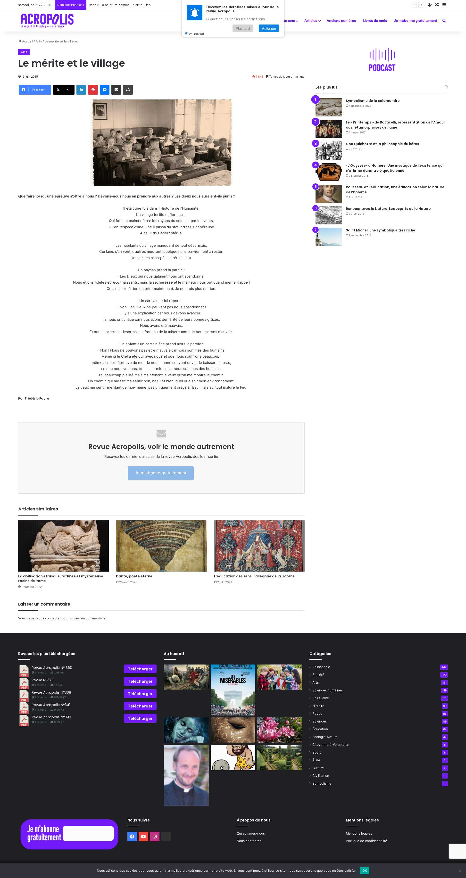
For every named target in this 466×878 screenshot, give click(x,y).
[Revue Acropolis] (47, 20)
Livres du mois (375, 20)
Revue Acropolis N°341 (51, 704)
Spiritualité (320, 698)
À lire (316, 760)
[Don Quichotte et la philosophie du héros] (329, 150)
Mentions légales (359, 833)
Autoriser (269, 28)
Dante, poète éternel (134, 576)
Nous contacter (249, 841)
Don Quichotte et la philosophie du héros (382, 143)
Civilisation (320, 776)
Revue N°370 (43, 680)
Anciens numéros (341, 20)
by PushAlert (196, 33)
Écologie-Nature (325, 737)
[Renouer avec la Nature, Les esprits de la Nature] (329, 215)
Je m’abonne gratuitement (415, 20)
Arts (39, 41)
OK (364, 870)
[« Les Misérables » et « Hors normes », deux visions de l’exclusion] (233, 690)
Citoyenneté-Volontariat (331, 745)
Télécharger (140, 668)
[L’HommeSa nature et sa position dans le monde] (233, 757)
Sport (316, 752)
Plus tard (243, 28)
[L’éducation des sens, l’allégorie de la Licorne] (259, 546)
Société (318, 675)
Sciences (319, 721)
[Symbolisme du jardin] (279, 757)
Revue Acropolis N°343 (51, 717)
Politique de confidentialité (366, 841)
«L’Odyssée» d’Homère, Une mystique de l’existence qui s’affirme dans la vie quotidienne (394, 168)
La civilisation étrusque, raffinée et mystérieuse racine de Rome (60, 578)
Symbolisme (321, 783)
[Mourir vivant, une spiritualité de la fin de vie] (186, 775)
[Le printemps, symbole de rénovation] (279, 730)
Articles (310, 20)
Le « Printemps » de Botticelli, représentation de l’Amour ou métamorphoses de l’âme (395, 125)
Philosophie (321, 667)
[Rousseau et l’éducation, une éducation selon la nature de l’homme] (329, 194)
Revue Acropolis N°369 (51, 692)
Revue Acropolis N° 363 (52, 667)
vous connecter (49, 618)
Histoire (318, 706)
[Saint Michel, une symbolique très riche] (329, 237)
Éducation (320, 729)
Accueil (27, 41)
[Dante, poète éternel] (161, 546)
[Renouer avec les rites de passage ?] (279, 677)
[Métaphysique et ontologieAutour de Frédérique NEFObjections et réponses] (186, 730)
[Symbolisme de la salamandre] (329, 107)
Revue (317, 713)
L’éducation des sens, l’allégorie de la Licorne (254, 576)
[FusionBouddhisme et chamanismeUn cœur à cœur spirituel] (233, 730)
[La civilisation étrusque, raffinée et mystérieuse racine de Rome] (63, 546)
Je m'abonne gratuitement (160, 472)
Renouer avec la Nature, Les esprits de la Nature (388, 208)
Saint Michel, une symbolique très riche (380, 230)
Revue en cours (285, 20)
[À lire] (186, 677)
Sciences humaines (327, 690)
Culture (318, 768)
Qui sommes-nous (251, 833)
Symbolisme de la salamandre (373, 100)
